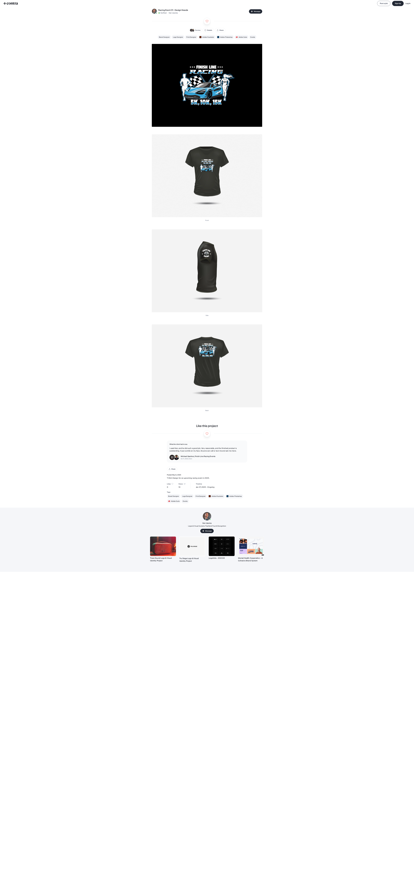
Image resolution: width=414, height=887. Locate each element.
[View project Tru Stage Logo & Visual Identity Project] (192, 546)
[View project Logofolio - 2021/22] (222, 546)
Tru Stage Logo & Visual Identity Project (189, 559)
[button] (195, 30)
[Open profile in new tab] (154, 11)
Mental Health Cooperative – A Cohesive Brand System (250, 559)
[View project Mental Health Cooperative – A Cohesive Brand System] (251, 546)
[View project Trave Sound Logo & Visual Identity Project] (163, 546)
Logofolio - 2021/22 (217, 558)
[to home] (10, 3)
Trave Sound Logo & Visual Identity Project (161, 559)
